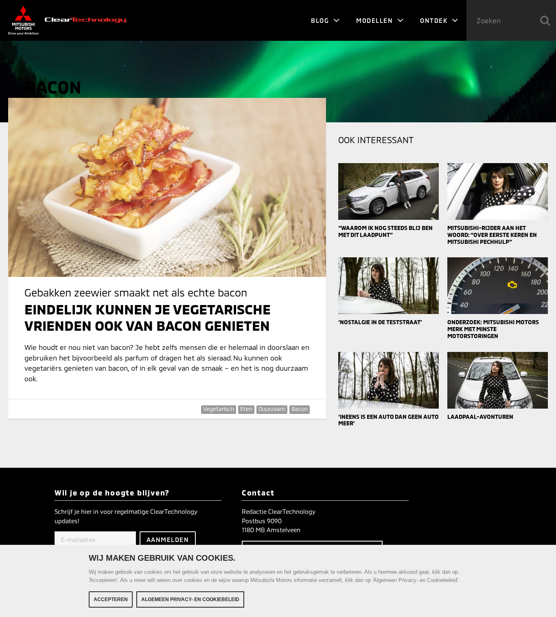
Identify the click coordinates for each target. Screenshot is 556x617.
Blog (321, 20)
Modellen (375, 20)
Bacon (299, 408)
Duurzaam (271, 408)
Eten (246, 408)
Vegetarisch (218, 408)
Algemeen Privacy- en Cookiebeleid (190, 599)
